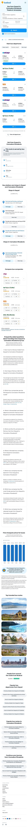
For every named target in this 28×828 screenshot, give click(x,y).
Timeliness (15, 280)
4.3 (18, 280)
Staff (6, 280)
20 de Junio (8, 330)
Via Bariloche (22, 329)
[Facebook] (6, 824)
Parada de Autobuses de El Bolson (14, 230)
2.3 (18, 323)
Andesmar (12, 329)
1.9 (18, 296)
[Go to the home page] (6, 2)
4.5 (11, 323)
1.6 (18, 310)
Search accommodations (9, 33)
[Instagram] (3, 824)
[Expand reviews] (23, 278)
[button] (24, 16)
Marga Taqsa (6, 303)
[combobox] (14, 14)
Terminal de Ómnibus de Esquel (14, 201)
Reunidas (17, 329)
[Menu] (25, 2)
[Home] (2, 39)
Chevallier (3, 330)
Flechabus (7, 329)
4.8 (8, 280)
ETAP (4, 276)
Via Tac (3, 329)
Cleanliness (7, 296)
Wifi (16, 296)
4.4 (11, 310)
